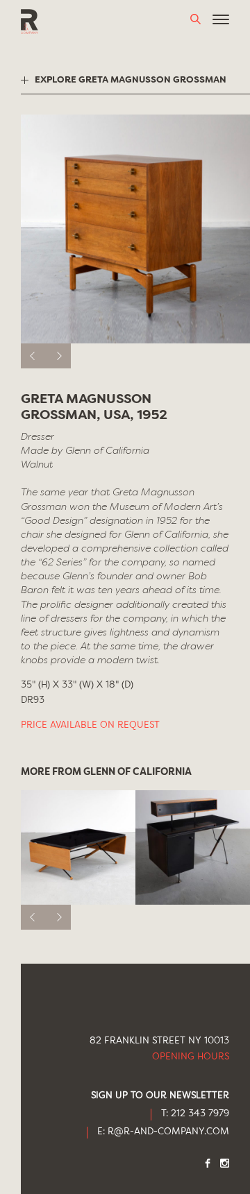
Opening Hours (190, 1056)
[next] (58, 355)
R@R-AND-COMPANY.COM (168, 1131)
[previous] (33, 355)
